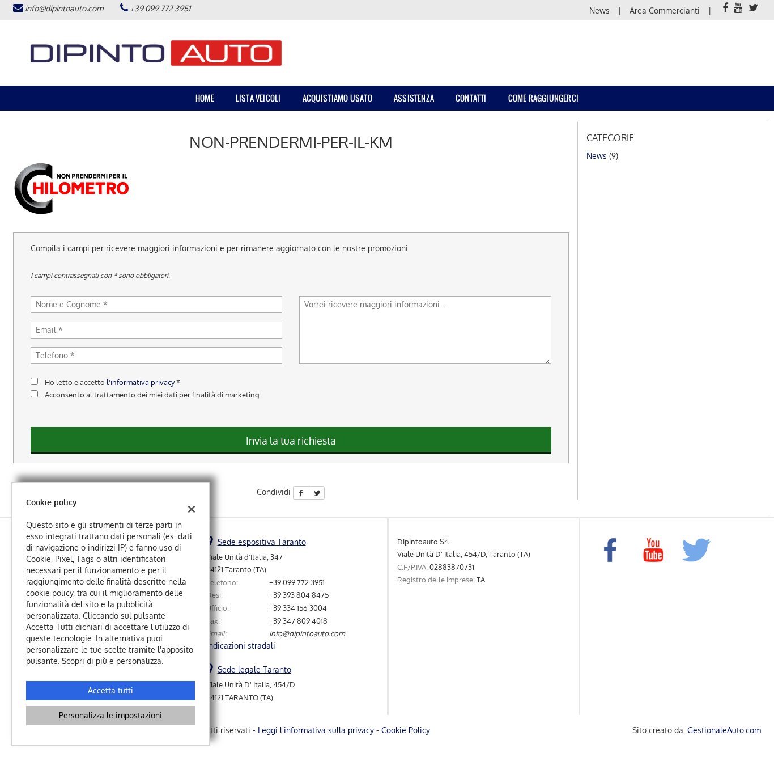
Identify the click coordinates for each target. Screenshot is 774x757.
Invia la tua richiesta (291, 440)
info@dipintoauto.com (64, 8)
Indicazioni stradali (240, 645)
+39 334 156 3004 (298, 607)
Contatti (471, 98)
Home (204, 98)
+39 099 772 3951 (160, 8)
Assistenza (414, 98)
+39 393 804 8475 (299, 594)
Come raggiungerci (543, 98)
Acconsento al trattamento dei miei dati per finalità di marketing (152, 394)
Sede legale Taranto (254, 669)
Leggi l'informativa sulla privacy (316, 730)
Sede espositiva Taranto (262, 542)
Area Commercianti (665, 10)
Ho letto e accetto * (112, 382)
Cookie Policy (405, 730)
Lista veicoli (258, 98)
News (599, 10)
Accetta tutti (110, 690)
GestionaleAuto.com (724, 730)
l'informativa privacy (141, 382)
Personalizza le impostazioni (110, 715)
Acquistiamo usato (337, 98)
